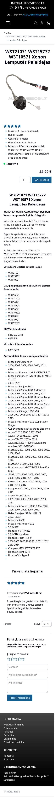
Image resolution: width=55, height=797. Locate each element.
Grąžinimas (10, 738)
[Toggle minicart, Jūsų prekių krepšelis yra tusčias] (48, 23)
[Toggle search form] (35, 23)
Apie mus (9, 759)
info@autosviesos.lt (27, 3)
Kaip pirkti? (10, 772)
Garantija (9, 735)
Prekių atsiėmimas (14, 724)
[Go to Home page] (27, 15)
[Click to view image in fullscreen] (27, 93)
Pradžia (7, 33)
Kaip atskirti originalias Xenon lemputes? (26, 776)
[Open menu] (8, 23)
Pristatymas (10, 728)
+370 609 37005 (35, 8)
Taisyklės (8, 731)
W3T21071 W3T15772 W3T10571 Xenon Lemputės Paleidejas (26, 38)
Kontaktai (9, 755)
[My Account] (41, 23)
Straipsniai (9, 779)
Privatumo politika (14, 742)
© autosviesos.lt (12, 791)
